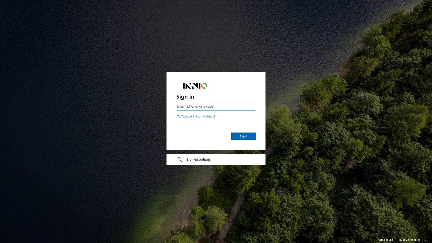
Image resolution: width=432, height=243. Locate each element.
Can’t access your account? (196, 116)
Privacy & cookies (409, 239)
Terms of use (385, 239)
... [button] (427, 239)
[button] (216, 159)
